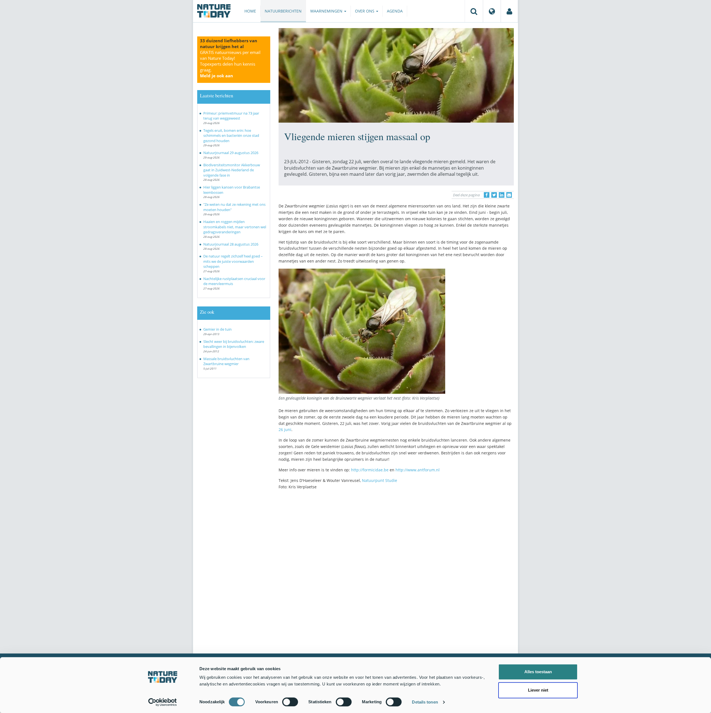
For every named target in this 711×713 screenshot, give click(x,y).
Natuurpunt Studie (379, 480)
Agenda (395, 11)
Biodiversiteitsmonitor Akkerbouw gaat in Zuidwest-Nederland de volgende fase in (231, 170)
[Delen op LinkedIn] (501, 195)
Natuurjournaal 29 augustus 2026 (230, 152)
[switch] (290, 701)
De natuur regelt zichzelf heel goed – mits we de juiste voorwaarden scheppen (233, 261)
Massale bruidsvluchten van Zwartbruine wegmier (226, 361)
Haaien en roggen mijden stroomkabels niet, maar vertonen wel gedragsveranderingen (234, 226)
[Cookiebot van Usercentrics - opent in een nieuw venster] (162, 702)
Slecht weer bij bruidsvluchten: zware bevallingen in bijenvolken (233, 344)
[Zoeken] (474, 11)
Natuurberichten (283, 11)
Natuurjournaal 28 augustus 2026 (230, 244)
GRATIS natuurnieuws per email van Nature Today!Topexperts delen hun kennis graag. (230, 63)
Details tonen (425, 702)
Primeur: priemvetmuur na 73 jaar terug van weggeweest (231, 116)
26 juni (285, 429)
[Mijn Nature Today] (509, 11)
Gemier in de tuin (217, 329)
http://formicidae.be (370, 469)
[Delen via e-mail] (509, 195)
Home (250, 11)
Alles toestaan (538, 671)
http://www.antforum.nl (417, 469)
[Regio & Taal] (492, 11)
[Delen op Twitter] (494, 195)
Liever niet (538, 690)
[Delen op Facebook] (486, 195)
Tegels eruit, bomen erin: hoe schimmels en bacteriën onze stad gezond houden (231, 135)
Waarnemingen (327, 11)
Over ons (365, 11)
